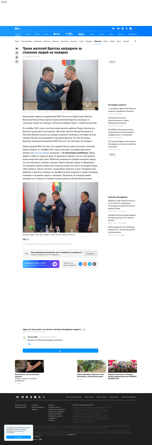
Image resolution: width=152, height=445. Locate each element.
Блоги (119, 41)
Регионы (56, 41)
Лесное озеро (113, 397)
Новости (17, 34)
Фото (46, 34)
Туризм (101, 34)
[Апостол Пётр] (24, 338)
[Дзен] (131, 28)
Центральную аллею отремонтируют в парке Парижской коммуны (118, 120)
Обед (111, 34)
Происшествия (26, 41)
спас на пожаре (42, 152)
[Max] (123, 28)
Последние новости (117, 105)
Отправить (90, 253)
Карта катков (89, 397)
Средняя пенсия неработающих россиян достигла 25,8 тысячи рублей (122, 217)
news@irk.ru (72, 434)
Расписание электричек (56, 412)
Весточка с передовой (129, 397)
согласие (19, 431)
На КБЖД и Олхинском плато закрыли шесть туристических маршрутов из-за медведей (121, 132)
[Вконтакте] (113, 28)
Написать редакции (38, 407)
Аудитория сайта (20, 407)
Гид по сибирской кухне (73, 397)
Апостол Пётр (33, 337)
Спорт (81, 41)
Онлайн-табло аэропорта (56, 409)
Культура (89, 41)
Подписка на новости (55, 416)
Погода (92, 34)
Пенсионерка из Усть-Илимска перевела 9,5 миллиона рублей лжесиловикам (121, 229)
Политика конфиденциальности (83, 405)
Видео (112, 41)
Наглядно (51, 420)
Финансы (47, 41)
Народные (38, 41)
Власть (106, 41)
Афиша (37, 34)
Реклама (120, 34)
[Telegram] (118, 28)
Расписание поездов (55, 414)
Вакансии (35, 409)
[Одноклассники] (126, 28)
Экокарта (51, 405)
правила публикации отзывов (34, 332)
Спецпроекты (133, 34)
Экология (73, 41)
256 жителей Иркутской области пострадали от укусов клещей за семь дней (122, 144)
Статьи (28, 34)
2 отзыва (18, 383)
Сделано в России (54, 407)
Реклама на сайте (20, 405)
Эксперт (126, 41)
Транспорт (64, 41)
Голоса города (101, 397)
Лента (17, 41)
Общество (98, 41)
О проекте (35, 405)
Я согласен (18, 437)
